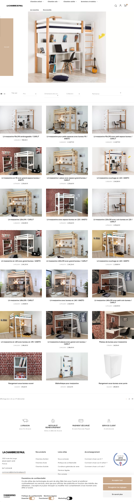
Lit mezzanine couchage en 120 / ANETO (113, 178)
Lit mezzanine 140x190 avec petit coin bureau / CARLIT (113, 302)
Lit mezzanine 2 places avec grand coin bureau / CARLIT (67, 343)
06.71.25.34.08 (7, 468)
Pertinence (107, 93)
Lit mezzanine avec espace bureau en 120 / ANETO (67, 220)
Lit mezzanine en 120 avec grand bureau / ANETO (21, 261)
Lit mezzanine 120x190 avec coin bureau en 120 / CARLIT (113, 221)
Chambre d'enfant (42, 459)
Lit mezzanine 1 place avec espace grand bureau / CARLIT (67, 179)
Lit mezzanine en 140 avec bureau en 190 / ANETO (21, 342)
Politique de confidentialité (67, 463)
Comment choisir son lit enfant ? (96, 463)
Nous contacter (63, 459)
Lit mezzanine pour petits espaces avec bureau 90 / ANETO (67, 138)
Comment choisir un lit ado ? (95, 466)
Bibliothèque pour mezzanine (67, 383)
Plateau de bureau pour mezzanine (113, 342)
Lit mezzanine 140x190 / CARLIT (21, 300)
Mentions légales (64, 470)
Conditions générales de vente (68, 466)
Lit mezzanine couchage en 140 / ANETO (113, 261)
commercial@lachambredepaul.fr (14, 472)
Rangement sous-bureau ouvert (21, 383)
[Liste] (4, 94)
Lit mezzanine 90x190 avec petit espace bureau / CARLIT (113, 138)
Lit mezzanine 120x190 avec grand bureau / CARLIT (67, 261)
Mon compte (62, 474)
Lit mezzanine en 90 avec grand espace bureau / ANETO (21, 179)
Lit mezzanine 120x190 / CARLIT (21, 220)
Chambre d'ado (41, 463)
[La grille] (1, 94)
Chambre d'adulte (42, 466)
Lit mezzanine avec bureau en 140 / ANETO (67, 300)
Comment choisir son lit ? (93, 459)
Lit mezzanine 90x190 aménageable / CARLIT (21, 137)
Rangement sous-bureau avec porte (113, 383)
